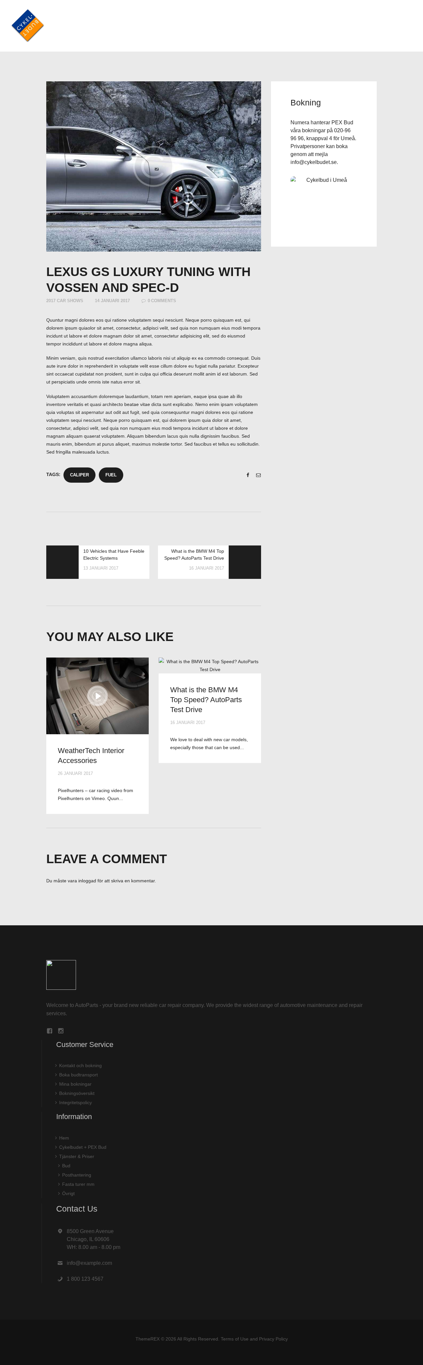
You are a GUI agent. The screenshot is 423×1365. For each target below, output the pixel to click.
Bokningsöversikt (77, 1093)
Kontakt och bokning (80, 1065)
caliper (79, 474)
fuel (111, 474)
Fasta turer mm (78, 1184)
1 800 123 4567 (85, 1279)
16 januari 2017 (187, 722)
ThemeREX (147, 1339)
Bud (66, 1165)
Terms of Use (235, 1339)
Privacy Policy (273, 1339)
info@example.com (89, 1263)
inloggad (87, 880)
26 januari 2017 (75, 773)
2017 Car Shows (64, 300)
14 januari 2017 (112, 300)
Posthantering (76, 1175)
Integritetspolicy (75, 1102)
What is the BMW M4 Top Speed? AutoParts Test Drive (206, 700)
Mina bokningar (75, 1084)
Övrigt (68, 1193)
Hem (64, 1138)
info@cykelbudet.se (313, 162)
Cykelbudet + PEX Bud (82, 1147)
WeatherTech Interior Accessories (91, 755)
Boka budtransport (78, 1074)
